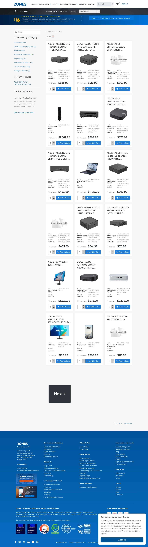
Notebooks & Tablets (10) (23, 63)
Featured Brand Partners (88, 487)
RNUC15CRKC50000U (53, 182)
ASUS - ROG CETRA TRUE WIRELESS (117, 318)
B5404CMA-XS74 (82, 182)
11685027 (110, 78)
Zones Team (84, 449)
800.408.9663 (22, 468)
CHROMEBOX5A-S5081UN (112, 127)
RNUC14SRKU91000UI (53, 127)
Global (118, 483)
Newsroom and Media (125, 443)
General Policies (61, 542)
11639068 (80, 187)
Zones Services (85, 458)
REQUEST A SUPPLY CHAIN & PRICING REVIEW (111, 18)
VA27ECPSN (81, 345)
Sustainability (48, 475)
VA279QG (51, 345)
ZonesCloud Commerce (53, 490)
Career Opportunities (51, 468)
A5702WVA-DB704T (52, 291)
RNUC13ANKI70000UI (82, 127)
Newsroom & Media (68, 4)
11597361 (109, 296)
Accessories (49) (20, 43)
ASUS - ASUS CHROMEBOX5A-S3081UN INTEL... (86, 265)
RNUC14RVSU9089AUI (111, 291)
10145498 (80, 350)
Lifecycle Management (88, 463)
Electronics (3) (19, 51)
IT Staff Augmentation (87, 461)
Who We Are (85, 443)
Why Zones (48, 466)
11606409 (80, 132)
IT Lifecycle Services (51, 457)
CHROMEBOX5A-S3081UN (82, 291)
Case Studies (120, 454)
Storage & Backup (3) (22, 71)
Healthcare (120, 475)
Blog (117, 452)
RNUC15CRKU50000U (111, 236)
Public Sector (120, 473)
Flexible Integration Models (53, 497)
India (117, 492)
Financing (47, 473)
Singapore (119, 494)
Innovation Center (87, 4)
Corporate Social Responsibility (55, 471)
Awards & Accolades (123, 449)
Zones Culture (84, 447)
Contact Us (21, 464)
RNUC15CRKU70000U (53, 73)
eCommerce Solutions (52, 484)
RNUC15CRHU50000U (82, 73)
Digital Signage (85, 475)
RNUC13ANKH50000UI (53, 236)
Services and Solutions (53, 443)
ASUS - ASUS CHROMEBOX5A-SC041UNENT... (116, 47)
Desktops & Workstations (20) (25, 47)
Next (58, 393)
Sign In (125, 4)
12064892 (80, 241)
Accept (122, 540)
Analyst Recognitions (123, 447)
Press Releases (121, 464)
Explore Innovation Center (125, 462)
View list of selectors (23, 113)
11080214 (51, 296)
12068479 (51, 241)
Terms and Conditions (95, 542)
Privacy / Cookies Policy (77, 542)
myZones (47, 487)
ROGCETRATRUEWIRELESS (112, 345)
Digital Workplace (50, 452)
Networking (48, 449)
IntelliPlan (47, 492)
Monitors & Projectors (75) (24, 55)
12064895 (110, 241)
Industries (120, 469)
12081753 (51, 187)
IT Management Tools (53, 481)
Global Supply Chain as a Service (91, 471)
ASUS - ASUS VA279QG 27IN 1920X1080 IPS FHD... (59, 319)
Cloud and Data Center (52, 447)
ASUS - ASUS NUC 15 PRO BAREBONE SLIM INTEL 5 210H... (59, 156)
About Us (48, 462)
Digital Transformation (87, 468)
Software (83, 473)
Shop (55, 4)
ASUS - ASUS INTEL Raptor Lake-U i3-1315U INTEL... (117, 156)
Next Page (127, 423)
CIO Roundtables (122, 457)
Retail (118, 478)
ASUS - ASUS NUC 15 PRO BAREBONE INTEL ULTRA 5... (88, 47)
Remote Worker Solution (88, 466)
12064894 (51, 78)
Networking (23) (20, 59)
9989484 (110, 350)
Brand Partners (86, 483)
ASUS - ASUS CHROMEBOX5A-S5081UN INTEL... (116, 101)
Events (118, 459)
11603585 (51, 132)
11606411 (109, 187)
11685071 (109, 132)
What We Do (85, 454)
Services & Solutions (40, 4)
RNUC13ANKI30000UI (111, 182)
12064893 (80, 78)
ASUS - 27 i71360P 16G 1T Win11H (57, 263)
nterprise (47, 494)
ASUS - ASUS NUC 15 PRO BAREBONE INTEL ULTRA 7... (59, 47)
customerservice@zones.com (26, 470)
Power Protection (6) (22, 67)
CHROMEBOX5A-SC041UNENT (112, 73)
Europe (118, 489)
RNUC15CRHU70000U (82, 236)
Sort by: (80, 11)
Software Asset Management (90, 478)
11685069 (80, 296)
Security (47, 454)
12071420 (51, 350)
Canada (118, 487)
